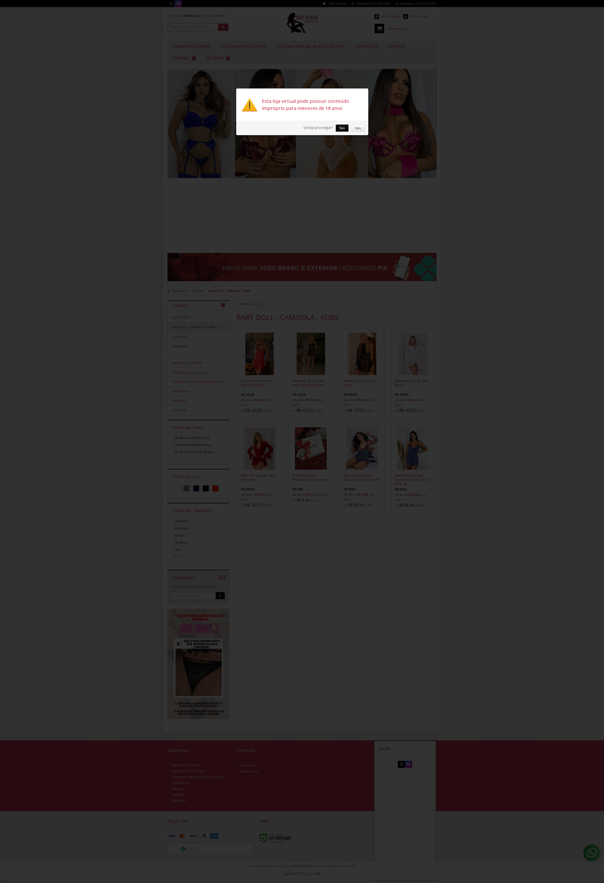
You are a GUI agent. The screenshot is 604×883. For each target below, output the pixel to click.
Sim (342, 128)
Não (358, 128)
